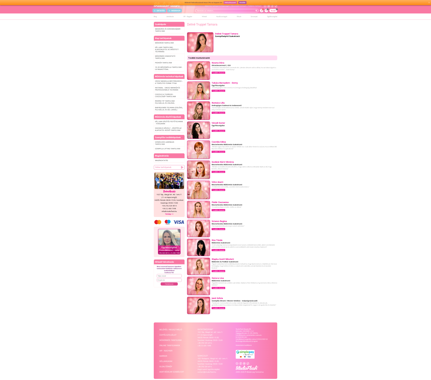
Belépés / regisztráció (170, 329)
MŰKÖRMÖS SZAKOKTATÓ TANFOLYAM (165, 57)
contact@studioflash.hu (207, 372)
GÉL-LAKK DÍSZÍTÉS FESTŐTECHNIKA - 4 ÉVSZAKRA (169, 122)
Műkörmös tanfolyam (170, 340)
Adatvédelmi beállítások (244, 345)
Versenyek (254, 16)
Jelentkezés (170, 16)
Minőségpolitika (241, 341)
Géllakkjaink (165, 361)
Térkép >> (169, 214)
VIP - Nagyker (187, 16)
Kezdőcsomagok (221, 16)
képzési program (252, 341)
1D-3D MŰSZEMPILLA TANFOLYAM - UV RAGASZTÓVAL (169, 68)
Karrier (163, 355)
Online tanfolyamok (163, 167)
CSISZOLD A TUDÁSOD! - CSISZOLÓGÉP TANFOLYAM (165, 95)
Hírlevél (204, 16)
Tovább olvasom (218, 73)
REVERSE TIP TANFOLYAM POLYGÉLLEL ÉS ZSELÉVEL (165, 102)
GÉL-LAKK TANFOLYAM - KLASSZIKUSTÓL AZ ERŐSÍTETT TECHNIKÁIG (167, 49)
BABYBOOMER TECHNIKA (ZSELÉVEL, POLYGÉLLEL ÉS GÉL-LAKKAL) (169, 108)
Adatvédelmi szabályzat (171, 371)
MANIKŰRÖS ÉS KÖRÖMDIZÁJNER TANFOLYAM (167, 30)
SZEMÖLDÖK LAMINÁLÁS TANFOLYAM (164, 143)
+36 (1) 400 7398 (204, 345)
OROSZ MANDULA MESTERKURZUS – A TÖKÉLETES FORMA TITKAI (169, 82)
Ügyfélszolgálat (272, 16)
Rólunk (239, 16)
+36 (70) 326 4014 (205, 343)
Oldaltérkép (165, 366)
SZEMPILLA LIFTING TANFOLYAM (167, 149)
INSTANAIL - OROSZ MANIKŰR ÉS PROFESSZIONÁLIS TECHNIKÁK (167, 89)
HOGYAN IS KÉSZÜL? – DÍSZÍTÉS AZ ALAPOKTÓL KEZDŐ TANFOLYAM (168, 129)
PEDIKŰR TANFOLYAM (163, 63)
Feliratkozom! (230, 2)
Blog (155, 16)
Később (242, 2)
